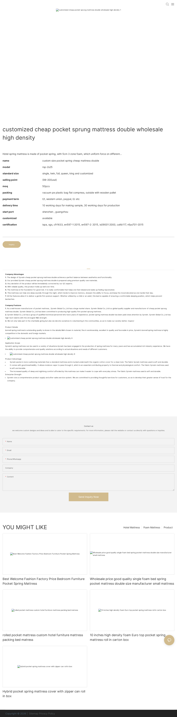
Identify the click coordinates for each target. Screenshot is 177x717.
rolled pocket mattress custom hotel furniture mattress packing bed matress (43, 637)
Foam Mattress (151, 527)
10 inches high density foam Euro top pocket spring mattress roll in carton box (127, 637)
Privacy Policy (47, 713)
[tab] (88, 267)
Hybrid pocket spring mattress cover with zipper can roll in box (44, 694)
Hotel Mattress (131, 527)
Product (168, 527)
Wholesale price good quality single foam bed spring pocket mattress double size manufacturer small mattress (132, 581)
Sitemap (33, 713)
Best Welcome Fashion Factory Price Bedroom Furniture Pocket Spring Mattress (44, 581)
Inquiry (12, 244)
